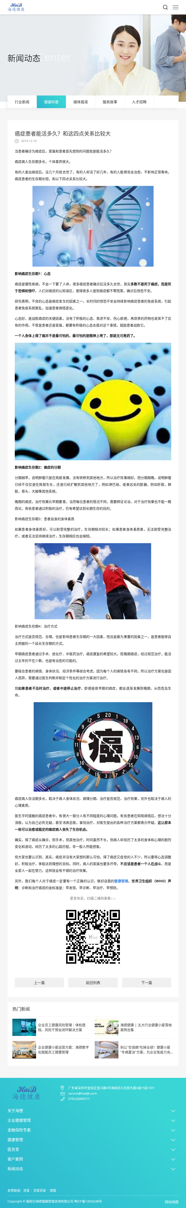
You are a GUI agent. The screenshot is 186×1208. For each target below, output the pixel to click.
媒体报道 (80, 101)
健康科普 (51, 101)
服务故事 (110, 101)
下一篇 (146, 982)
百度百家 (39, 1190)
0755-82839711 (79, 1099)
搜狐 (53, 1190)
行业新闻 (22, 101)
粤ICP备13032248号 (88, 1201)
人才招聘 (139, 101)
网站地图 (171, 1202)
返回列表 (93, 982)
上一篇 (39, 982)
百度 (26, 1190)
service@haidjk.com (82, 1093)
